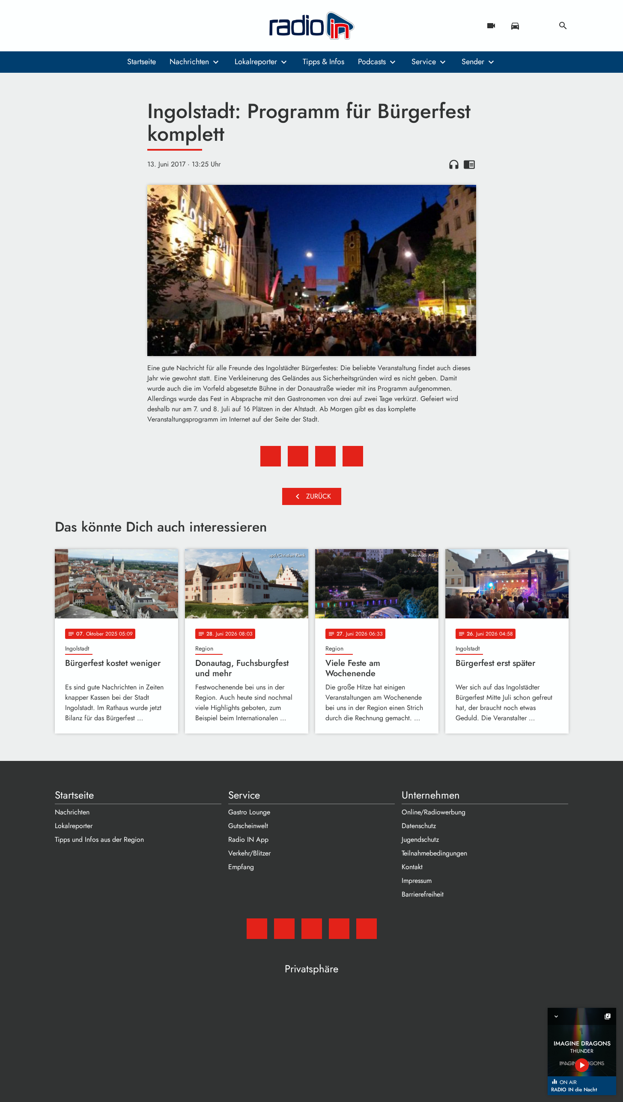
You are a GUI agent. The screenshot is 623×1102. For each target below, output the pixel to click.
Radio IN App (248, 839)
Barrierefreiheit (423, 894)
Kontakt (412, 867)
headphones (454, 164)
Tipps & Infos (323, 61)
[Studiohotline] (131, 25)
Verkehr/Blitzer (249, 853)
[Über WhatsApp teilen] (325, 456)
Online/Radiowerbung (433, 812)
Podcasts (372, 61)
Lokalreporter (256, 61)
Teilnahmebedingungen (434, 853)
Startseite (141, 61)
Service (423, 61)
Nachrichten (189, 61)
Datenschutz (419, 826)
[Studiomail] (63, 25)
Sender (473, 61)
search (563, 26)
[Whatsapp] (114, 25)
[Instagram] (97, 25)
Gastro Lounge (249, 812)
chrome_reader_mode (469, 164)
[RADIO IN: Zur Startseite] (312, 26)
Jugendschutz (420, 839)
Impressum (417, 880)
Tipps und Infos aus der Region (99, 839)
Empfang (241, 867)
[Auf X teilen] (298, 456)
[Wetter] (539, 26)
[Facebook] (80, 25)
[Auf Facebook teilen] (270, 456)
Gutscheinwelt (248, 826)
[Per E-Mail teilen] (353, 456)
